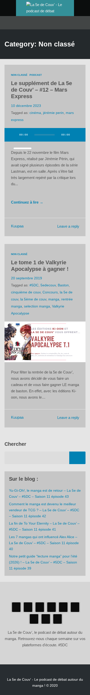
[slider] (23, 148)
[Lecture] (13, 135)
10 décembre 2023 (26, 106)
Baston (63, 285)
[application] (45, 138)
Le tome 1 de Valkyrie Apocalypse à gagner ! (39, 265)
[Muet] (77, 135)
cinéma (35, 113)
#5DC (34, 285)
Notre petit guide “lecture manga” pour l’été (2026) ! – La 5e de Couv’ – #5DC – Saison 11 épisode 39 (43, 562)
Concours (50, 292)
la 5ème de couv (33, 299)
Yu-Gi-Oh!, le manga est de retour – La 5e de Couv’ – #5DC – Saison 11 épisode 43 (45, 493)
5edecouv (48, 285)
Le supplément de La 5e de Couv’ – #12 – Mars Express (41, 89)
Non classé (19, 75)
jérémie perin (53, 113)
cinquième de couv (25, 292)
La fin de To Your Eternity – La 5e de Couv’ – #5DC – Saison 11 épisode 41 (44, 526)
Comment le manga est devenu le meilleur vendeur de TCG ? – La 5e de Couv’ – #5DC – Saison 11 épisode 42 (44, 510)
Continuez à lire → (27, 202)
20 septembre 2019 (26, 278)
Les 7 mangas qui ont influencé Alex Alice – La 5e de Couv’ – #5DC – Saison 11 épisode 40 (44, 543)
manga (53, 299)
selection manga (37, 306)
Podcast (36, 75)
